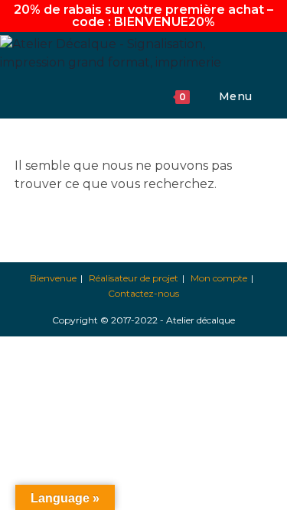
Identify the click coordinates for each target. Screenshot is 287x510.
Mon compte (219, 278)
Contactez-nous (143, 293)
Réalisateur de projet (133, 278)
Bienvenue (53, 278)
